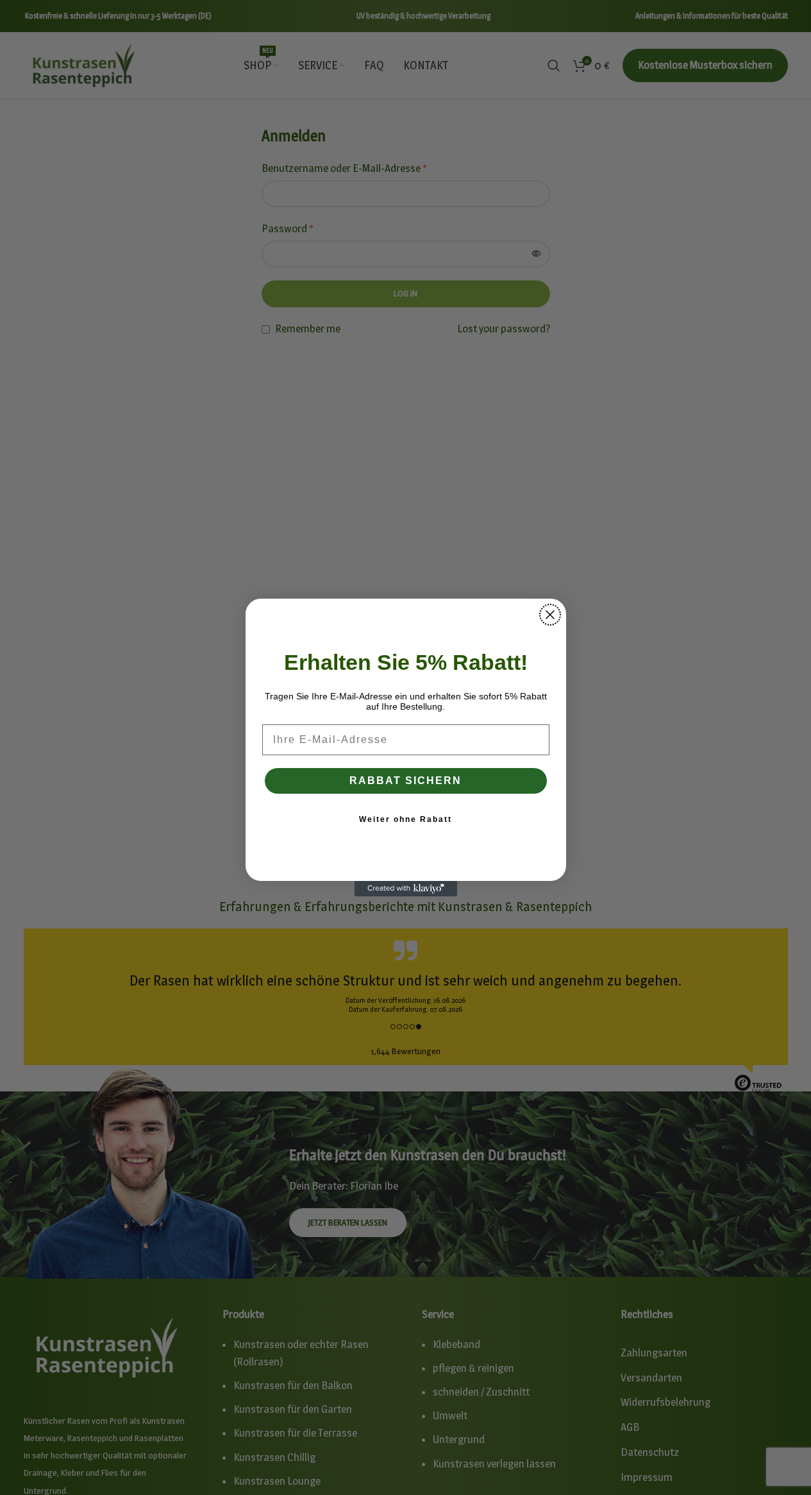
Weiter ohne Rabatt (405, 819)
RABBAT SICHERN (405, 780)
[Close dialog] (550, 614)
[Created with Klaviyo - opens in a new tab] (406, 888)
